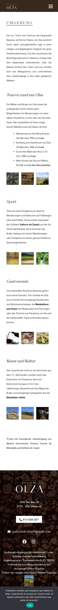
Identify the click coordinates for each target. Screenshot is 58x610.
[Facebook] (25, 542)
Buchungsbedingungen (16, 552)
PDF (32, 138)
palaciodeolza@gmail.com (31, 532)
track (41, 138)
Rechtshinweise (37, 552)
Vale (30, 605)
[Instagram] (33, 542)
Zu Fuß (19, 165)
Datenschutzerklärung (34, 556)
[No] (54, 598)
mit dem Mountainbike (39, 165)
